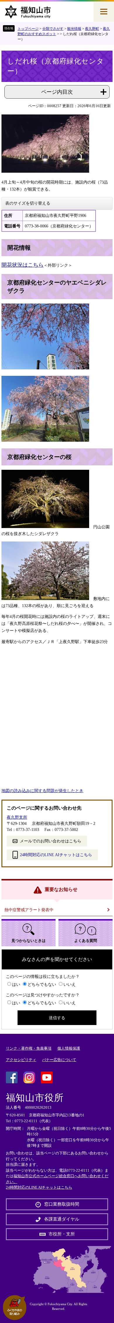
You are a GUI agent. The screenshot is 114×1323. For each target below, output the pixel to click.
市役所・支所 (62, 1234)
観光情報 (74, 29)
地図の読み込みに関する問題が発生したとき (42, 791)
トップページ (28, 29)
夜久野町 (92, 29)
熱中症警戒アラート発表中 (28, 910)
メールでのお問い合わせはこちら (50, 841)
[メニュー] (104, 11)
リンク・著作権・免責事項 (28, 1048)
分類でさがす (52, 29)
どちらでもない (41, 984)
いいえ (69, 984)
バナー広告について (59, 1060)
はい (16, 984)
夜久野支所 (17, 817)
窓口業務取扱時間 (61, 1204)
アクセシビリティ (21, 1060)
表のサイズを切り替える (27, 203)
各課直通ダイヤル (61, 1219)
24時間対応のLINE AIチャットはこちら (56, 855)
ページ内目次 (57, 92)
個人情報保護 (68, 1048)
